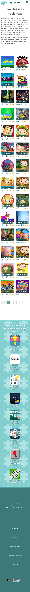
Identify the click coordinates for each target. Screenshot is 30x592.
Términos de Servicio (15, 564)
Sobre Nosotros (15, 546)
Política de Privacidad (15, 555)
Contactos (15, 537)
